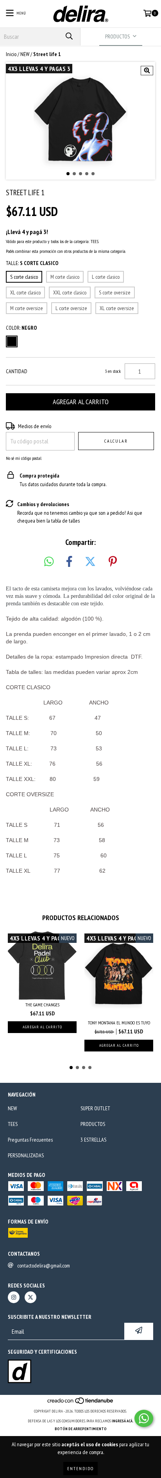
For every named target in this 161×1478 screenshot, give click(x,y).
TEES (13, 1124)
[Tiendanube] (81, 1403)
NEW (24, 54)
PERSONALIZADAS (26, 1155)
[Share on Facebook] (69, 562)
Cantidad (16, 371)
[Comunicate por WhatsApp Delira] (143, 1418)
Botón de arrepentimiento (81, 1428)
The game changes (42, 1005)
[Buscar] (69, 36)
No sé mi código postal (23, 458)
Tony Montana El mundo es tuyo (119, 1023)
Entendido (80, 1468)
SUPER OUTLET (95, 1108)
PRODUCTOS (92, 1124)
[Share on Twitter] (90, 562)
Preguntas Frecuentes (30, 1139)
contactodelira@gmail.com (43, 1265)
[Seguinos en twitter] (30, 1297)
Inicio (11, 54)
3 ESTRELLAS (93, 1139)
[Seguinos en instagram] (14, 1297)
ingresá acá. (123, 1421)
